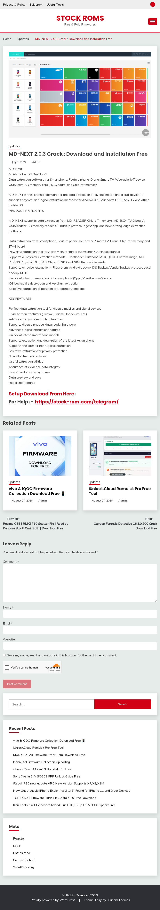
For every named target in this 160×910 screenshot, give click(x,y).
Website (9, 639)
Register (19, 838)
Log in (17, 846)
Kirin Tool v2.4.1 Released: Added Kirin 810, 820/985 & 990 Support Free (64, 805)
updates (14, 146)
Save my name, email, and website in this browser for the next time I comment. (62, 655)
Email (7, 623)
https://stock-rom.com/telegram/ (77, 402)
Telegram (36, 4)
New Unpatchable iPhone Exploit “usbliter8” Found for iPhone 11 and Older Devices (71, 790)
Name (8, 607)
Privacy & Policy (14, 4)
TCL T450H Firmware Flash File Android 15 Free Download (54, 798)
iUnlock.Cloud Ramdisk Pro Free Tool (120, 491)
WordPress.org (23, 867)
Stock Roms (80, 18)
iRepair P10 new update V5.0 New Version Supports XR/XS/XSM (58, 783)
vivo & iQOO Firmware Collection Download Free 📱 (37, 491)
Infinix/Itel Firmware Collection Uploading (41, 762)
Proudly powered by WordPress (53, 900)
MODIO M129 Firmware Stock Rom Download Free (49, 755)
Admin (36, 162)
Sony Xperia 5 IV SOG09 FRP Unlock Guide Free (46, 776)
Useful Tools (55, 4)
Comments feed (24, 860)
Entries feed (21, 853)
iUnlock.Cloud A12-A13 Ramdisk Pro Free (42, 769)
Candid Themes (119, 900)
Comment (11, 561)
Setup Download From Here (41, 394)
